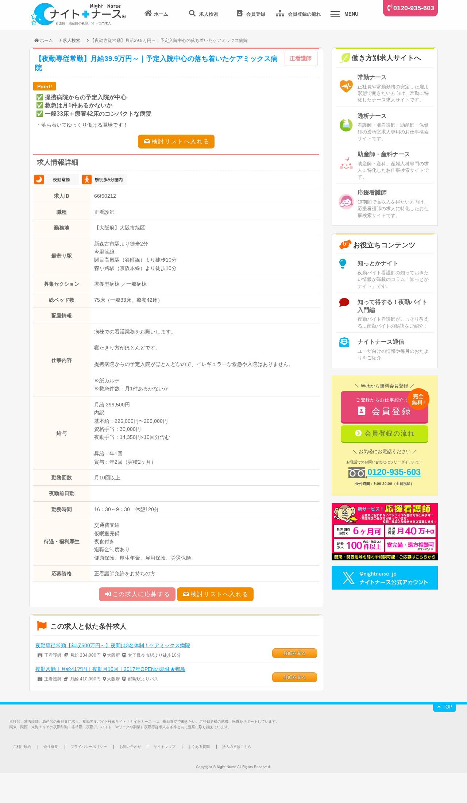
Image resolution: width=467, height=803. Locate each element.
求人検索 (71, 40)
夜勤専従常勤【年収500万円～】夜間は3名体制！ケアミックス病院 (112, 645)
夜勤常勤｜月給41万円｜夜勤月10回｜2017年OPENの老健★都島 (110, 669)
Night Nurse (226, 767)
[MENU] (335, 15)
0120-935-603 (413, 8)
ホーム (46, 40)
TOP (446, 707)
